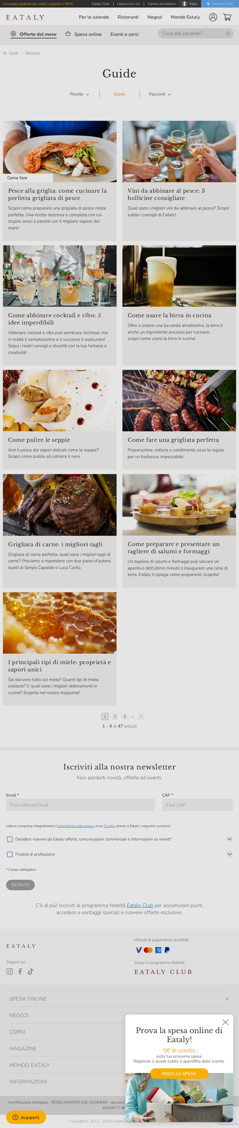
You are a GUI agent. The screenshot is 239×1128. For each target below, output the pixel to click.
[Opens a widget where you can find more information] (26, 1118)
